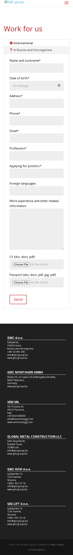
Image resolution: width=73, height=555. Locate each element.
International (23, 43)
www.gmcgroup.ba (17, 357)
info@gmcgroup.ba (17, 355)
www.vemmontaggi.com (20, 422)
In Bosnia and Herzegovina (32, 50)
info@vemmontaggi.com (20, 419)
